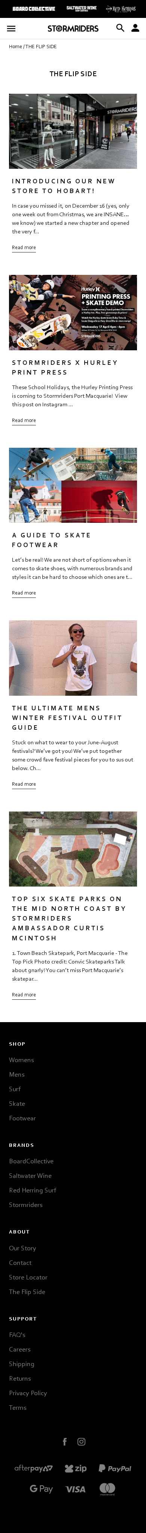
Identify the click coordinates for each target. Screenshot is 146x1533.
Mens (16, 1075)
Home (15, 47)
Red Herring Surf (32, 1191)
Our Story (22, 1248)
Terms (17, 1408)
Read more (24, 248)
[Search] (120, 29)
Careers (19, 1350)
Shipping (21, 1364)
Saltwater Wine (30, 1176)
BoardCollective (31, 1161)
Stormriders (25, 1205)
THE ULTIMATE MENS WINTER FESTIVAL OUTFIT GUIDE (67, 718)
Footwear (22, 1118)
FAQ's (17, 1335)
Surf (15, 1089)
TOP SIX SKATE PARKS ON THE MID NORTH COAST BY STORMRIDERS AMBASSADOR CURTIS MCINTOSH (69, 919)
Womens (21, 1060)
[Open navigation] (11, 28)
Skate (17, 1104)
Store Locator (28, 1278)
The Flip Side (27, 1292)
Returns (20, 1379)
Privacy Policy (28, 1393)
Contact (20, 1263)
